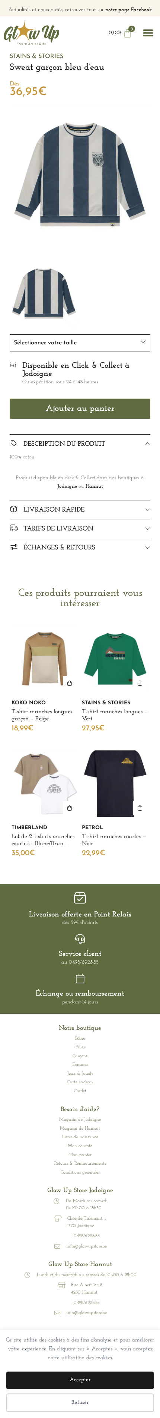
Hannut (94, 486)
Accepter (80, 1380)
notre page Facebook (128, 10)
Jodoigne (67, 486)
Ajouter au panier (80, 408)
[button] (148, 33)
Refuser (80, 1402)
